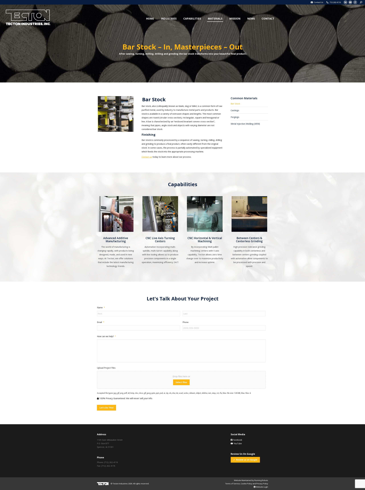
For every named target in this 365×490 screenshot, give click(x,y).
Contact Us (318, 2)
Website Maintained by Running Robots (251, 480)
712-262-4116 (335, 2)
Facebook (237, 440)
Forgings (235, 117)
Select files (181, 382)
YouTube (237, 443)
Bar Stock (235, 103)
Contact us (147, 156)
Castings (235, 110)
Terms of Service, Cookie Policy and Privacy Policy (246, 483)
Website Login (262, 487)
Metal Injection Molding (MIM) (245, 123)
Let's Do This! (106, 407)
